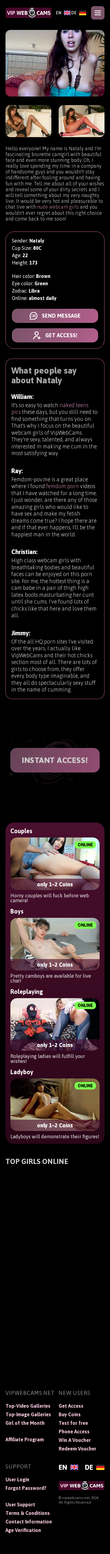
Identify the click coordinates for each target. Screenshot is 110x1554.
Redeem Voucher (77, 1448)
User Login (17, 1479)
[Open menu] (98, 13)
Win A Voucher (75, 1440)
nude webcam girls (58, 207)
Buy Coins (70, 1414)
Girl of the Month (25, 1423)
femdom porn (62, 486)
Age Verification (23, 1530)
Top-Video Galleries (28, 1406)
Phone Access (74, 1431)
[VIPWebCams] (29, 13)
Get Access (71, 1406)
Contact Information (28, 1521)
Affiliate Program (25, 1439)
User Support (20, 1504)
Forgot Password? (26, 1488)
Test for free (73, 1423)
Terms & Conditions (28, 1513)
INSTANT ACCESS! (55, 760)
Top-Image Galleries (28, 1414)
